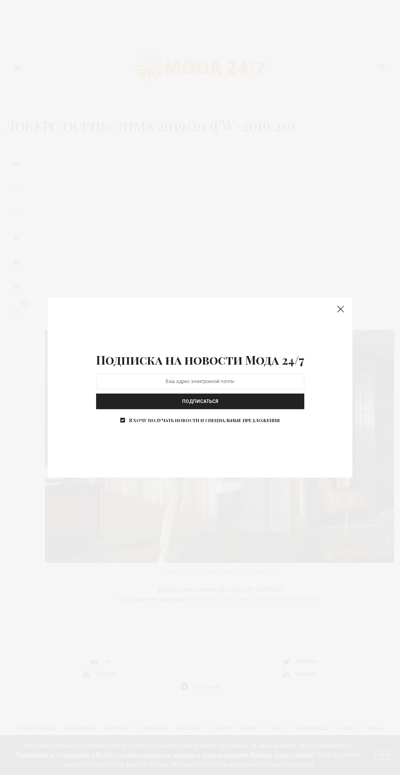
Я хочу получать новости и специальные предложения (204, 420)
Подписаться (200, 401)
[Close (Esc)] (340, 309)
